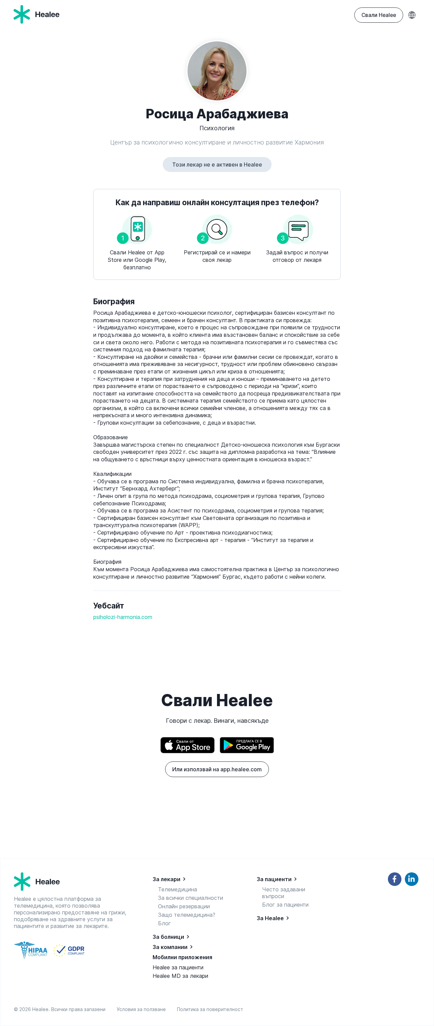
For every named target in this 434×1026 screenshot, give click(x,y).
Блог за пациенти (285, 904)
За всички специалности (190, 897)
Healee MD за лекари (180, 975)
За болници (168, 936)
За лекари (166, 879)
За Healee (270, 918)
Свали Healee (378, 15)
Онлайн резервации (184, 906)
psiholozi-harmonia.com (122, 617)
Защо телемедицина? (186, 914)
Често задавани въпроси (283, 892)
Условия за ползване (143, 1009)
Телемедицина (177, 889)
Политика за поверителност (210, 1009)
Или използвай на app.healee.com (217, 769)
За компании (170, 947)
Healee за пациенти (178, 967)
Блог (164, 923)
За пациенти (274, 879)
